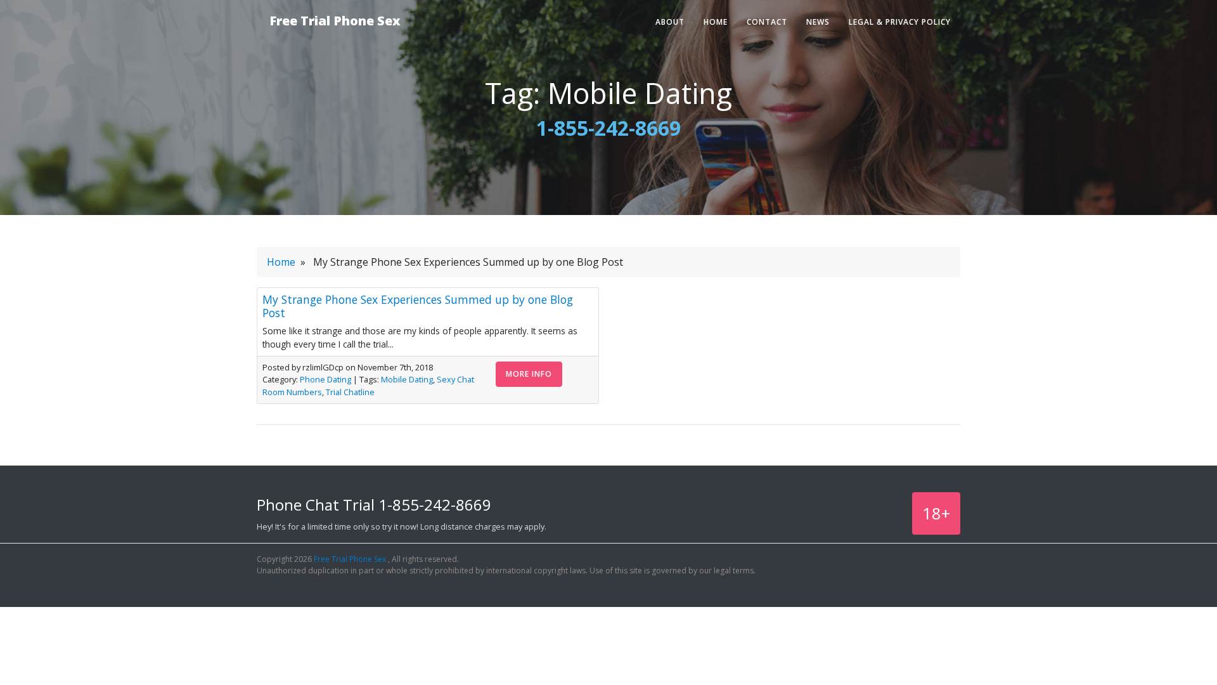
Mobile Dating (407, 379)
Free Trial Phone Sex (335, 20)
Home (716, 21)
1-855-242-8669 (608, 127)
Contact (767, 21)
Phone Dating (325, 379)
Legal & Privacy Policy (900, 21)
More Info (529, 374)
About (670, 21)
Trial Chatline (350, 392)
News (818, 21)
